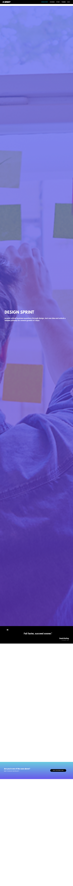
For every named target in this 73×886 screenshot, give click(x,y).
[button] (58, 770)
